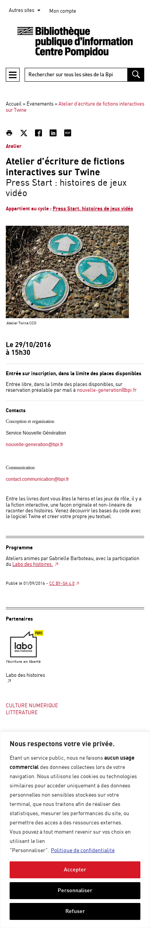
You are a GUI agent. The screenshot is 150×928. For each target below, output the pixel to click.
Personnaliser (75, 890)
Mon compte (62, 11)
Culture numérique (32, 705)
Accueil (14, 104)
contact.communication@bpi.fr (37, 479)
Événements (40, 104)
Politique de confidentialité (83, 850)
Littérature (22, 712)
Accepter (75, 870)
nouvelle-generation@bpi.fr (107, 390)
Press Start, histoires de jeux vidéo (93, 208)
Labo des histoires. (32, 564)
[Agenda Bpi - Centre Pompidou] (75, 42)
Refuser (75, 911)
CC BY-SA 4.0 (62, 583)
